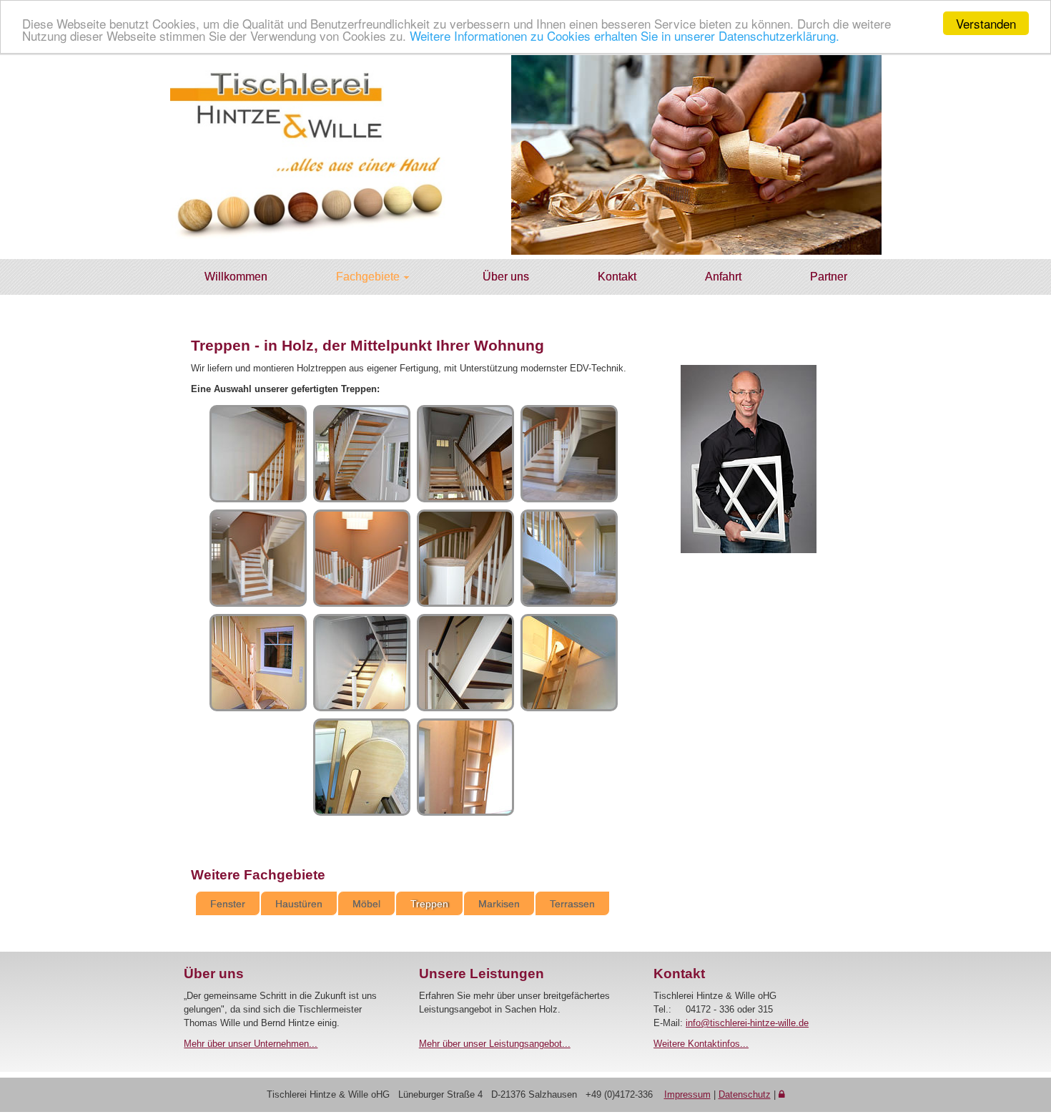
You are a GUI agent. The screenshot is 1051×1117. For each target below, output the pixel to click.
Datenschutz (745, 1094)
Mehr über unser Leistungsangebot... (495, 1043)
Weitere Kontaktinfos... (701, 1043)
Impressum (687, 1094)
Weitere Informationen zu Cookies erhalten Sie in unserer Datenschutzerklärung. (624, 36)
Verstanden (986, 23)
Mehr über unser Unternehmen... (250, 1043)
